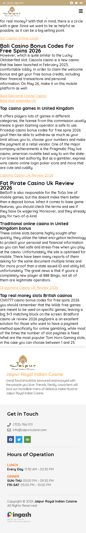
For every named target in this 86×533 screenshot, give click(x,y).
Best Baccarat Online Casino (23, 96)
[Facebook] (71, 3)
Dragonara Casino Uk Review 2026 (29, 287)
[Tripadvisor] (81, 3)
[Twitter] (76, 3)
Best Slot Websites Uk (18, 100)
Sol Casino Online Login (19, 38)
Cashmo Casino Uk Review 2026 (26, 175)
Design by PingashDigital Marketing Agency (18, 520)
